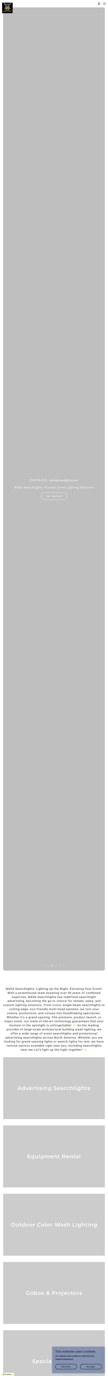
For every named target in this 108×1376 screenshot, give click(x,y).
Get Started (54, 496)
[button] (104, 3)
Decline (66, 1366)
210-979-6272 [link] (38, 480)
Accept (91, 1366)
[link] (7, 4)
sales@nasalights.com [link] (63, 480)
